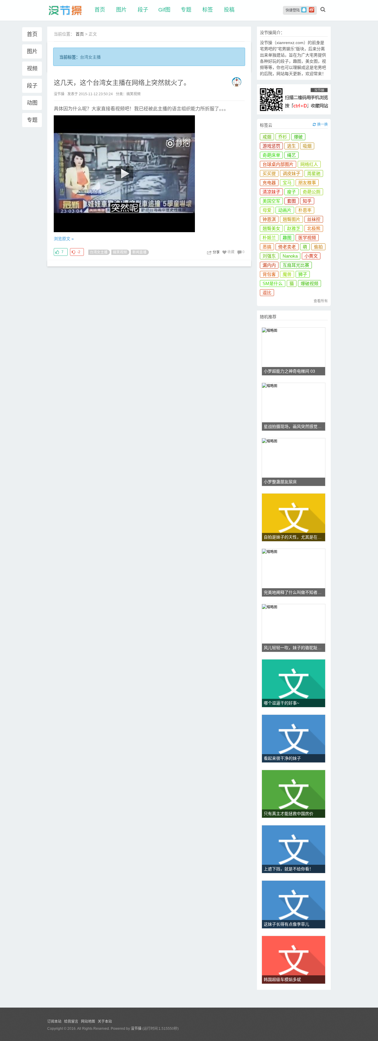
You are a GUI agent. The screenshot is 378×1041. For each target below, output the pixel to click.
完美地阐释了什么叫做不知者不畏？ (294, 592)
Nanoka (290, 255)
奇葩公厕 (311, 191)
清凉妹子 (271, 191)
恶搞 (267, 246)
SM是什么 (273, 283)
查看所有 (321, 301)
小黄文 (311, 255)
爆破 (298, 136)
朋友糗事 (307, 182)
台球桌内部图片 (278, 164)
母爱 (267, 210)
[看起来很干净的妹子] (293, 738)
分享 (216, 252)
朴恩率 (305, 210)
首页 (99, 10)
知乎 (307, 200)
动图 (32, 103)
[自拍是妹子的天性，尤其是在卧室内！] (293, 517)
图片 (121, 10)
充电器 (269, 182)
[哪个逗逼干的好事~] (293, 683)
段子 (143, 10)
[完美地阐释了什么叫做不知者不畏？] (269, 551)
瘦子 (291, 191)
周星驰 (313, 173)
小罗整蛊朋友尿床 (280, 481)
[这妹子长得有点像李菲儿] (293, 904)
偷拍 (318, 246)
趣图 (287, 237)
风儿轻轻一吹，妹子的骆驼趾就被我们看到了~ (294, 647)
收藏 (230, 252)
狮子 (302, 274)
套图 (291, 200)
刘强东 (269, 255)
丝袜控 (313, 219)
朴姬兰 (269, 237)
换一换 (322, 124)
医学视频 (307, 237)
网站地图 (88, 1021)
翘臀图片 (291, 219)
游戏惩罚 (271, 145)
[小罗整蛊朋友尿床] (269, 440)
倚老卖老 (287, 246)
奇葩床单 (271, 155)
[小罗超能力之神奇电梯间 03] (269, 330)
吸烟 (307, 145)
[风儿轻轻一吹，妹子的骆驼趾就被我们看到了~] (269, 606)
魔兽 (287, 274)
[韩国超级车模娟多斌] (293, 960)
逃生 (291, 145)
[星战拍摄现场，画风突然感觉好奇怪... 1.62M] (269, 385)
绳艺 (291, 155)
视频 (32, 69)
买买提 (269, 173)
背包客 (269, 274)
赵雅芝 (293, 228)
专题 (186, 10)
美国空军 (271, 200)
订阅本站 (54, 1021)
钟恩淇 (269, 219)
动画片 (284, 210)
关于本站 (105, 1021)
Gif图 (164, 10)
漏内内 (269, 265)
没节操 (136, 1029)
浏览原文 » (64, 238)
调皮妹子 (291, 173)
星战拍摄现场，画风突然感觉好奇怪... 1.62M (294, 426)
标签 (207, 10)
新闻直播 (139, 252)
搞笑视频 (133, 94)
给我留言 (71, 1021)
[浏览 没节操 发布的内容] (238, 81)
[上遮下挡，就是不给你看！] (293, 849)
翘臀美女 (271, 228)
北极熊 (313, 228)
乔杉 (282, 136)
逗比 (267, 292)
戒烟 (267, 136)
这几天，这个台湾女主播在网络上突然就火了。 (122, 82)
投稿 (229, 10)
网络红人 (309, 164)
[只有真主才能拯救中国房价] (293, 794)
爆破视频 (309, 283)
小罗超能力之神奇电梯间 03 (289, 371)
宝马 (287, 182)
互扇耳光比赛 (296, 265)
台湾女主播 (98, 252)
